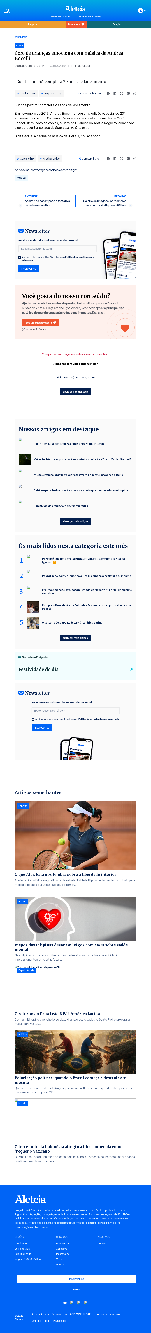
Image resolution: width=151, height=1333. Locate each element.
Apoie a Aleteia (40, 1314)
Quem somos (59, 1314)
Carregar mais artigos (75, 521)
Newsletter (62, 1243)
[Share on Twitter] (121, 93)
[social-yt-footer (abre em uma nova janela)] (65, 1303)
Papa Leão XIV (26, 970)
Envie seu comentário (75, 391)
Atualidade (21, 37)
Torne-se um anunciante (108, 1314)
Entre (91, 377)
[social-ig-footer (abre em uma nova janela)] (86, 1303)
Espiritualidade (23, 1254)
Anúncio (60, 1264)
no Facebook (90, 136)
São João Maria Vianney (89, 16)
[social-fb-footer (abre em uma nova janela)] (72, 1303)
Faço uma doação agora (38, 322)
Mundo (22, 1103)
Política (22, 1034)
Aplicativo (61, 1248)
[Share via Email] (128, 93)
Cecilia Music (58, 66)
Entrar (76, 1289)
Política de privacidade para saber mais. (99, 719)
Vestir (59, 1259)
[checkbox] (19, 257)
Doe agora (74, 24)
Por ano (102, 1243)
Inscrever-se (28, 268)
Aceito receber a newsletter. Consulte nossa (58, 259)
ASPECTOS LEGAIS (81, 1314)
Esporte (22, 806)
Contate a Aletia (41, 1320)
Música (21, 177)
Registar (33, 24)
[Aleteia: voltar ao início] (75, 8)
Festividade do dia (38, 669)
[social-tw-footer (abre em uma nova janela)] (79, 1303)
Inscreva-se (63, 1254)
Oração (117, 24)
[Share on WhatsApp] (134, 93)
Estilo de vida (22, 1248)
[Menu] (25, 11)
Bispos (22, 901)
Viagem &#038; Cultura (28, 1259)
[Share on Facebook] (108, 93)
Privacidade (59, 1320)
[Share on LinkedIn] (114, 93)
